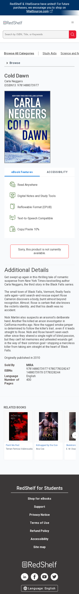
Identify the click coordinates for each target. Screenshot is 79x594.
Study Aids (50, 53)
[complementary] (39, 428)
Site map (39, 547)
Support (39, 506)
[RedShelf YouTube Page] (44, 579)
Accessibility (39, 539)
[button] (39, 185)
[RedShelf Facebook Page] (34, 579)
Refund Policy (39, 531)
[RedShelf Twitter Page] (54, 579)
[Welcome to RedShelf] (13, 23)
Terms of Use (39, 523)
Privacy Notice (39, 514)
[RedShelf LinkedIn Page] (24, 579)
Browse (15, 63)
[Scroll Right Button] (75, 435)
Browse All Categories (19, 53)
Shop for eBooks (39, 498)
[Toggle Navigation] (72, 23)
